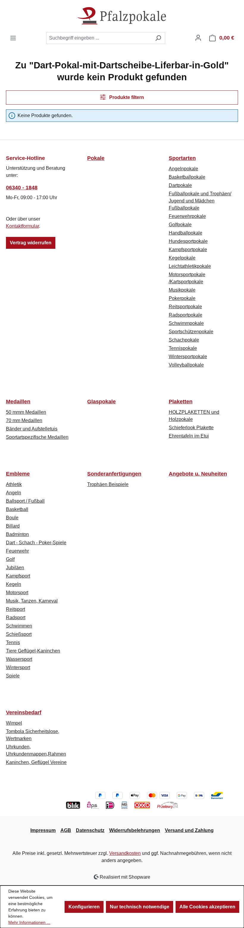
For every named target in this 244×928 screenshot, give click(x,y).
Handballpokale (185, 232)
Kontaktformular (22, 226)
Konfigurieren (84, 906)
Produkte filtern (126, 97)
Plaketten (181, 402)
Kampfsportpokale (188, 249)
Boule (12, 517)
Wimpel (14, 723)
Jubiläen (15, 567)
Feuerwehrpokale (187, 216)
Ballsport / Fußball (25, 501)
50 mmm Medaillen (26, 412)
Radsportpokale (185, 314)
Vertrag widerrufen (30, 242)
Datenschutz (90, 830)
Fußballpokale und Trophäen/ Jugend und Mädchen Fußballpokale (200, 200)
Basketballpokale (187, 177)
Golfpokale (180, 224)
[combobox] (98, 38)
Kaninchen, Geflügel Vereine (36, 762)
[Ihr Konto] (198, 38)
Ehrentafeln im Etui (189, 435)
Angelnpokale (183, 168)
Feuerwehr (17, 550)
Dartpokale (180, 185)
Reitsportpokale (185, 306)
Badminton (17, 534)
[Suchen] (158, 38)
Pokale (95, 158)
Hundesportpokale (188, 241)
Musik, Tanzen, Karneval (32, 600)
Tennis (13, 642)
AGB (65, 830)
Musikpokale (182, 289)
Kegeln (13, 584)
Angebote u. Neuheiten (198, 474)
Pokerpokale (182, 298)
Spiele (13, 675)
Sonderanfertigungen (114, 474)
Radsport (15, 617)
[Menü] (13, 38)
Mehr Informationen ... (29, 922)
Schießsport (19, 634)
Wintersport (18, 667)
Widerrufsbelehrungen (134, 830)
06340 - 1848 (21, 188)
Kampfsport (18, 575)
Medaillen (18, 402)
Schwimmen (19, 625)
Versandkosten (125, 853)
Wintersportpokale (188, 356)
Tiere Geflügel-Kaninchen (33, 650)
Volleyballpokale (186, 364)
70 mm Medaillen (24, 420)
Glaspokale (101, 402)
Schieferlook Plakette (191, 427)
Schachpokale (184, 339)
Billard (13, 526)
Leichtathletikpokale (190, 266)
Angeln (13, 492)
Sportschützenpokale (191, 331)
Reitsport (15, 609)
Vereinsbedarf (23, 712)
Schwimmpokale (186, 323)
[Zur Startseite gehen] (122, 16)
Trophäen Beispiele (108, 484)
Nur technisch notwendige (139, 906)
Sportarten (182, 158)
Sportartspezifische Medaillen (37, 437)
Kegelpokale (182, 257)
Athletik (14, 484)
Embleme (18, 474)
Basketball (17, 509)
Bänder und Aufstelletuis (31, 428)
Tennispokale (183, 348)
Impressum (43, 830)
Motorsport (17, 592)
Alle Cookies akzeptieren (207, 906)
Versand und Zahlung (189, 830)
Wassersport (19, 659)
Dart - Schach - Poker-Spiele (36, 542)
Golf (10, 559)
